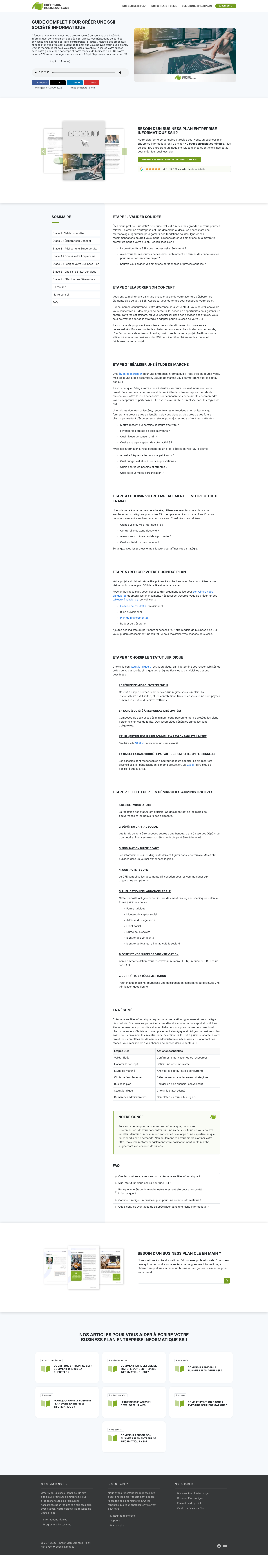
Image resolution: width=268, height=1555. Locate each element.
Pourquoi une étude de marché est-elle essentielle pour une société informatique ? (160, 1191)
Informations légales (55, 1519)
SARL (138, 743)
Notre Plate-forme (164, 5)
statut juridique (139, 666)
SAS (189, 764)
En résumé (59, 287)
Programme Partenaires (57, 1524)
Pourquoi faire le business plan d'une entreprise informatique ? (72, 1403)
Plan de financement (132, 617)
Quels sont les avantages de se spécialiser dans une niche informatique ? (163, 1206)
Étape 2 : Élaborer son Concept (72, 240)
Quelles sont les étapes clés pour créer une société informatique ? (159, 1176)
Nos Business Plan (134, 5)
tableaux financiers (124, 599)
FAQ (55, 302)
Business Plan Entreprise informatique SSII (169, 159)
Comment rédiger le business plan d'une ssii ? (205, 1369)
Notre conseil (61, 294)
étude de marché (128, 373)
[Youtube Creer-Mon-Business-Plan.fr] (224, 1546)
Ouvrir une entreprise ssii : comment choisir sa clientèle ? (73, 1369)
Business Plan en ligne (190, 1498)
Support (115, 1520)
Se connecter (226, 6)
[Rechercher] (227, 1281)
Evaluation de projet (189, 1503)
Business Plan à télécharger (193, 1493)
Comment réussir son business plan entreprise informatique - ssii (138, 1438)
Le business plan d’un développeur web (136, 1404)
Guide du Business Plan (197, 5)
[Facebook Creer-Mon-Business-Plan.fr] (218, 1546)
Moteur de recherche (122, 1515)
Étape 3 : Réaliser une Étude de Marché (77, 248)
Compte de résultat (132, 606)
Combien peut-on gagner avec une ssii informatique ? (208, 1404)
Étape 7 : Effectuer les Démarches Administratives (84, 279)
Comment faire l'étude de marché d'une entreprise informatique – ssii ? (139, 1369)
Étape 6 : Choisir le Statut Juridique (74, 271)
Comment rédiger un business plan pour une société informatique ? (159, 1200)
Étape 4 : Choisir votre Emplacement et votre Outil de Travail (90, 256)
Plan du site (117, 1525)
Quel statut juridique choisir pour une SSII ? (145, 1182)
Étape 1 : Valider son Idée (68, 233)
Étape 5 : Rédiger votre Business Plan (76, 263)
